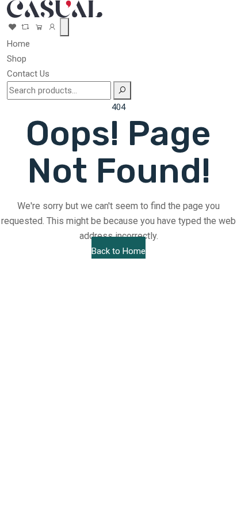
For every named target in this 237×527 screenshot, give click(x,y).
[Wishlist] (12, 27)
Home (18, 44)
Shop (16, 59)
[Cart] (38, 27)
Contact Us (28, 74)
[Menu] (64, 27)
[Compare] (26, 27)
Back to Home (118, 251)
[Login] (52, 27)
